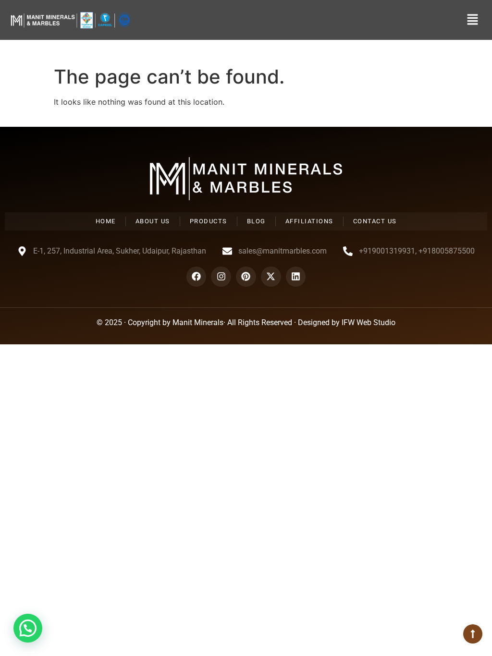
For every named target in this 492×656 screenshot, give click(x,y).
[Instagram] (221, 277)
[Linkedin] (296, 277)
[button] (472, 20)
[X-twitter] (271, 277)
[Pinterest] (246, 277)
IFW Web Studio (368, 322)
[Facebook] (196, 277)
